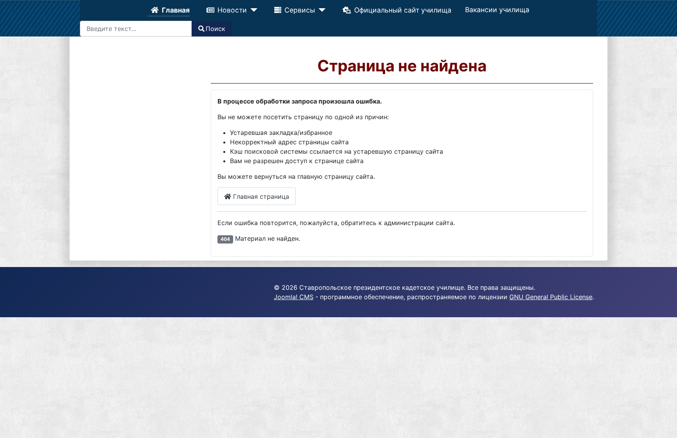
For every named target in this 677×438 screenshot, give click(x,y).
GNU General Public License (550, 297)
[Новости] (252, 10)
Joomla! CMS (293, 297)
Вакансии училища (496, 9)
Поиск (215, 29)
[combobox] (136, 28)
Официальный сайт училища (402, 10)
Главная (176, 10)
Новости (233, 10)
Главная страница (260, 196)
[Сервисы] (320, 10)
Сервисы (299, 10)
